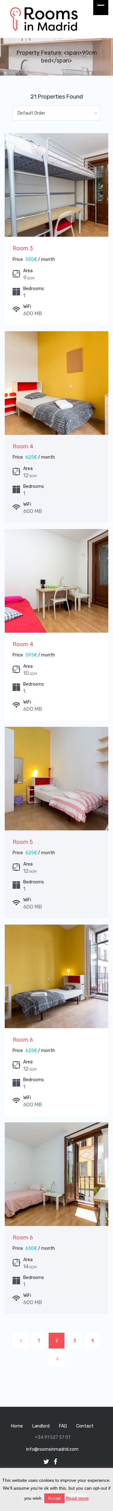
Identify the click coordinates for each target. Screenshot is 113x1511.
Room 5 (23, 842)
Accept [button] (54, 1498)
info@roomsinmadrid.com (52, 1449)
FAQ (63, 1426)
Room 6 (23, 1039)
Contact (85, 1426)
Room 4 (23, 446)
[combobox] (56, 113)
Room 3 (23, 248)
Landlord (41, 1426)
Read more (77, 1498)
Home (17, 1426)
